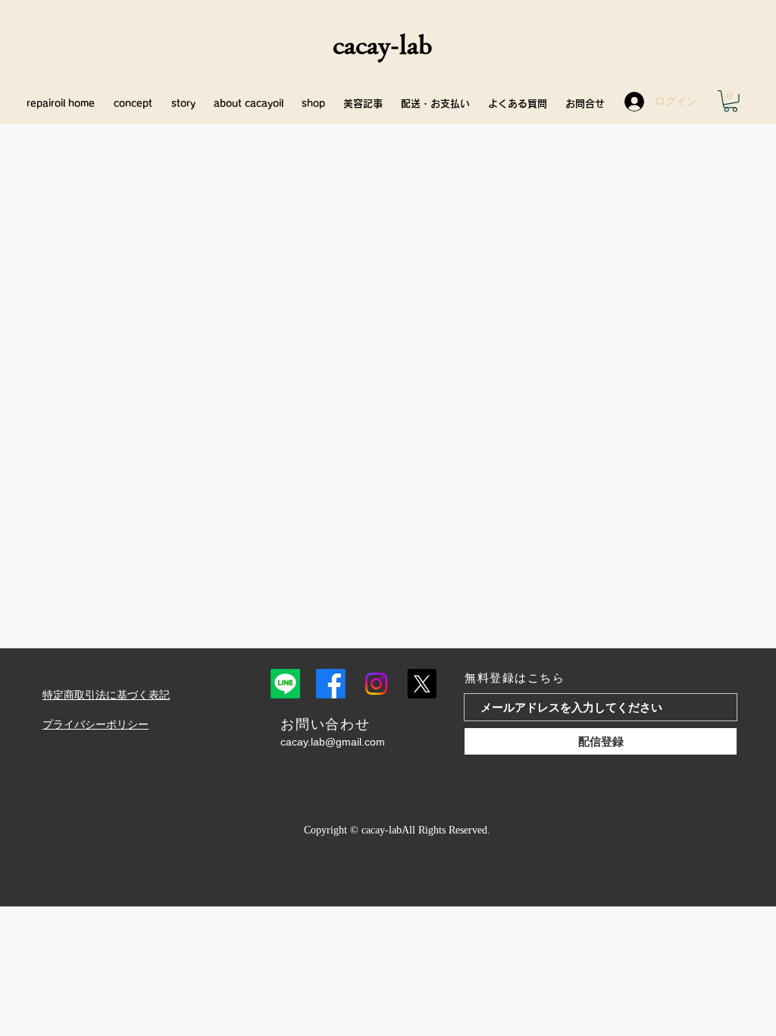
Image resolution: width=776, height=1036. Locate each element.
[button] (730, 101)
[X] (421, 684)
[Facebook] (331, 684)
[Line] (285, 684)
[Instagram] (376, 684)
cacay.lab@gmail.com (332, 742)
